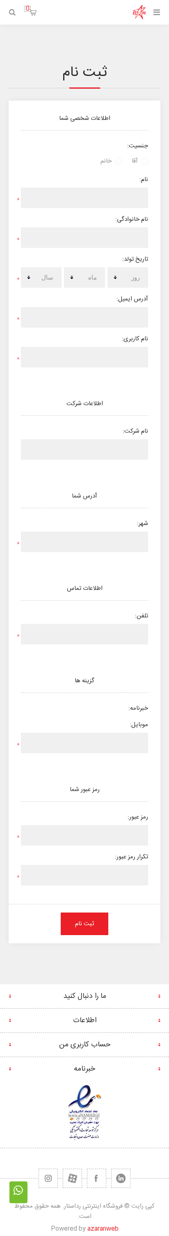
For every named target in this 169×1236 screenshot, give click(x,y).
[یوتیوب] (72, 1178)
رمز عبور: (138, 817)
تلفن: (141, 616)
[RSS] (48, 1178)
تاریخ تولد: (135, 259)
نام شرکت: (135, 431)
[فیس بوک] (96, 1178)
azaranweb (103, 1229)
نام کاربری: (135, 339)
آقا (135, 161)
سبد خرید (28, 9)
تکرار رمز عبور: (131, 857)
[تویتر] (120, 1178)
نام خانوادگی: (131, 219)
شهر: (142, 523)
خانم (106, 161)
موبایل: (139, 725)
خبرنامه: (138, 708)
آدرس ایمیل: (132, 299)
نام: (143, 179)
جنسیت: (137, 146)
